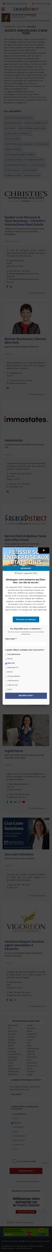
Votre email (11, 639)
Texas (9, 689)
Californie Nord (13, 681)
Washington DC (12, 667)
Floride (10, 659)
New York (11, 663)
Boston (10, 672)
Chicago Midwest (13, 676)
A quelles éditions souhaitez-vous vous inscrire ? (24, 650)
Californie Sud (12, 685)
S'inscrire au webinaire (26, 619)
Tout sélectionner (13, 654)
